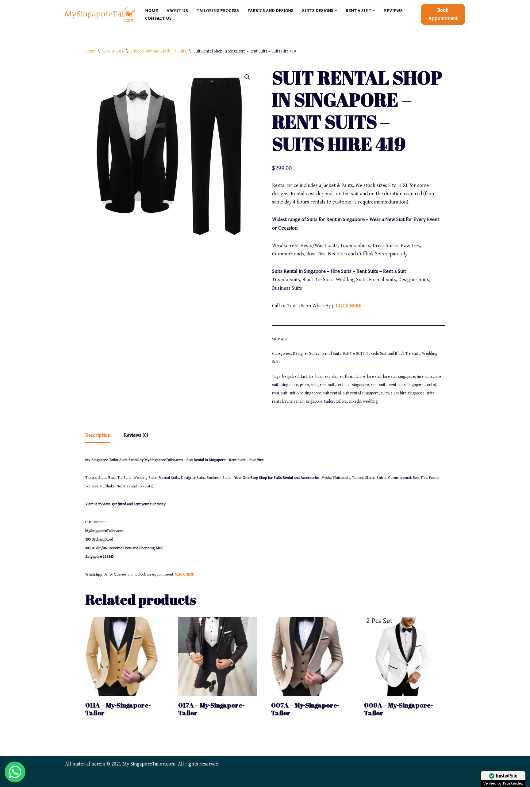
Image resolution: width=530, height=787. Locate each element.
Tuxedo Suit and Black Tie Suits (158, 51)
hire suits (425, 376)
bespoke (289, 376)
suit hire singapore (305, 393)
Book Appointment (443, 14)
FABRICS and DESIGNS (271, 10)
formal (351, 376)
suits (385, 393)
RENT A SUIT (113, 51)
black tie (305, 376)
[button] (336, 11)
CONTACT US (158, 18)
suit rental (332, 393)
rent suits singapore (406, 384)
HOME (151, 10)
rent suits (379, 384)
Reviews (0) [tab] (136, 435)
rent (314, 384)
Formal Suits (330, 353)
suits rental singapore (303, 401)
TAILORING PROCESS (218, 10)
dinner (337, 376)
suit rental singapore (361, 393)
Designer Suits (305, 353)
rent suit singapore (352, 384)
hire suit (374, 376)
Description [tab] (97, 435)
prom (304, 384)
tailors (341, 401)
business (322, 376)
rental (430, 384)
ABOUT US (177, 10)
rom (275, 393)
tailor (329, 401)
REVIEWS (393, 10)
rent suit (327, 384)
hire (362, 376)
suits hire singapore (407, 393)
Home (90, 51)
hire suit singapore (399, 376)
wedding (370, 401)
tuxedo (355, 401)
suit (284, 393)
